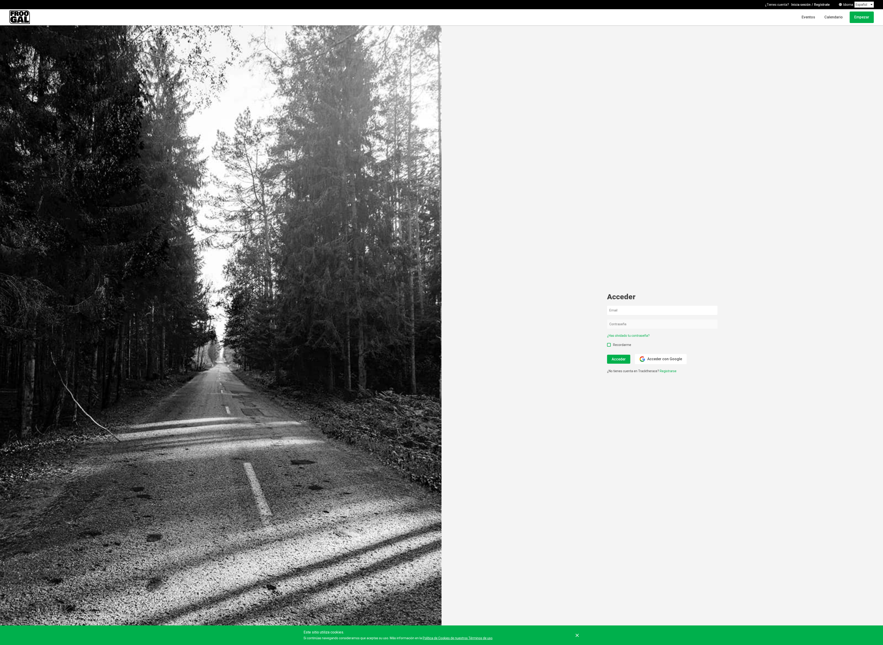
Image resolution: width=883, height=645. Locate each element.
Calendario (833, 17)
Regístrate (822, 4)
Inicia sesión (801, 4)
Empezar (861, 17)
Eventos (808, 17)
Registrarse (668, 371)
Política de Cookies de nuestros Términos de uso (458, 638)
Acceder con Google (664, 359)
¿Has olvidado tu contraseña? (628, 335)
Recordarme (622, 345)
